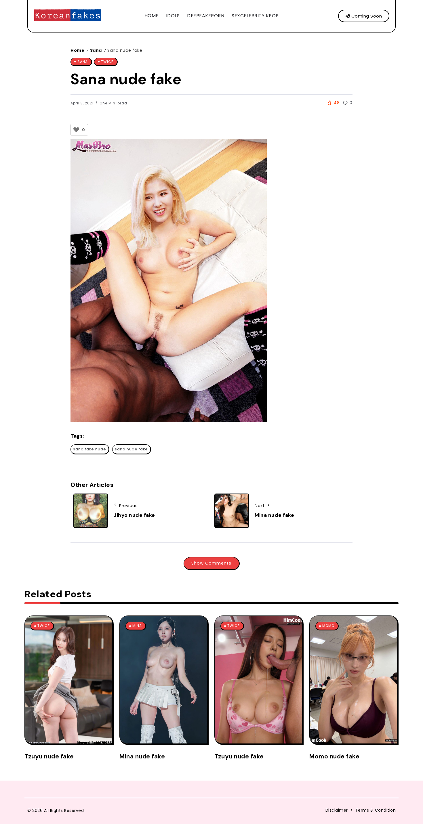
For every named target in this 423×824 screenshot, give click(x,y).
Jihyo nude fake (134, 515)
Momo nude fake (334, 756)
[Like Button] (76, 129)
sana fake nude (89, 449)
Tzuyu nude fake (49, 756)
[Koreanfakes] (68, 15)
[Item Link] (68, 679)
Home (77, 50)
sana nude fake (131, 449)
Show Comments (211, 563)
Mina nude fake (274, 515)
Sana (96, 50)
